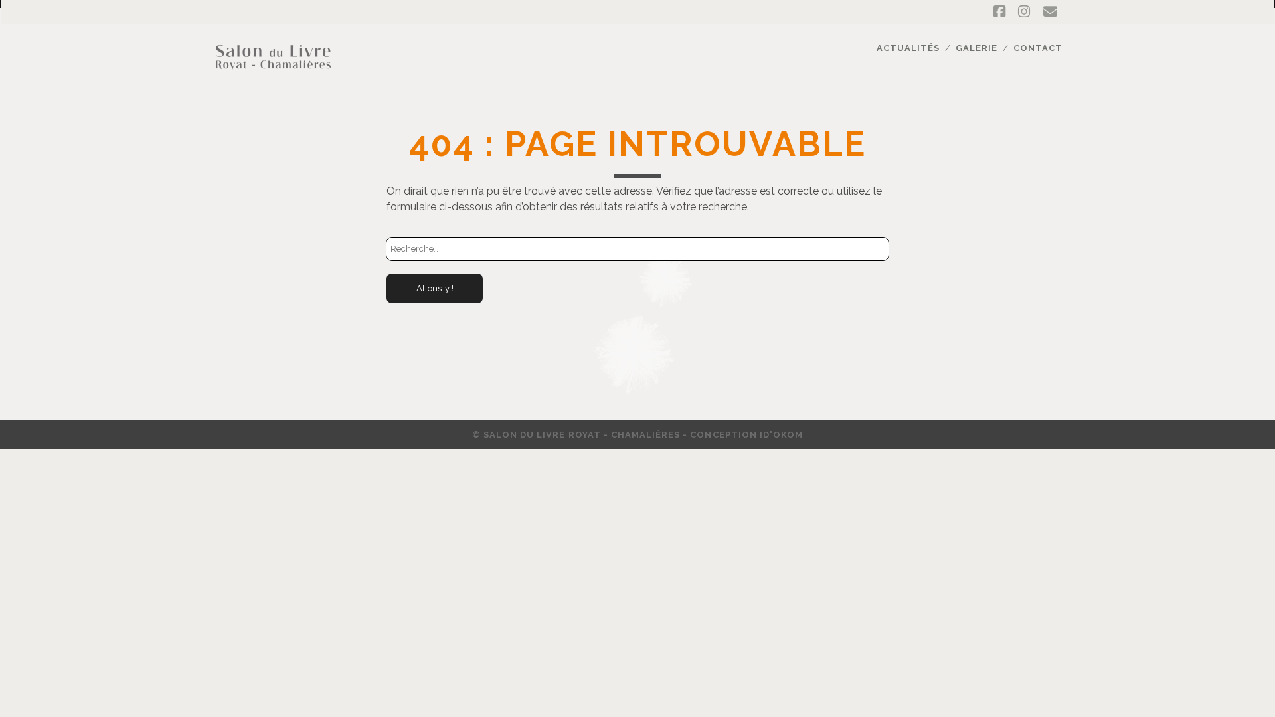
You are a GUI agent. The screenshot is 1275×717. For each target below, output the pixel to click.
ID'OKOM (781, 434)
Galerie (976, 48)
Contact (1037, 48)
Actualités (908, 48)
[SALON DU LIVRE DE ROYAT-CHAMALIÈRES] (273, 78)
